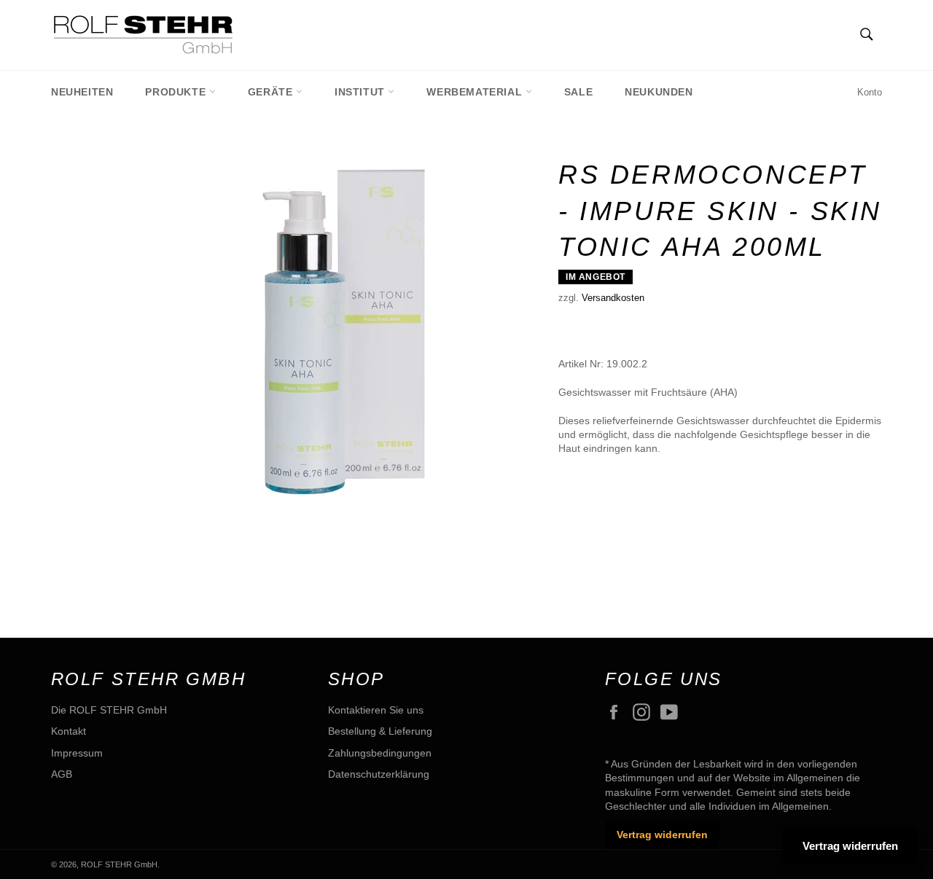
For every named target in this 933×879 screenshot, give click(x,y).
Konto (869, 92)
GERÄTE (272, 92)
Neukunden (658, 92)
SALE (578, 92)
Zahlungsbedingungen (380, 753)
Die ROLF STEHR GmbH (109, 710)
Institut (361, 92)
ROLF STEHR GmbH (119, 864)
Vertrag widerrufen (662, 834)
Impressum (77, 753)
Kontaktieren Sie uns (375, 710)
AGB (61, 774)
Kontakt (68, 731)
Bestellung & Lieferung (380, 731)
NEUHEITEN (82, 92)
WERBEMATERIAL (475, 92)
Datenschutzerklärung (378, 774)
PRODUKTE (176, 92)
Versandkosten (613, 297)
